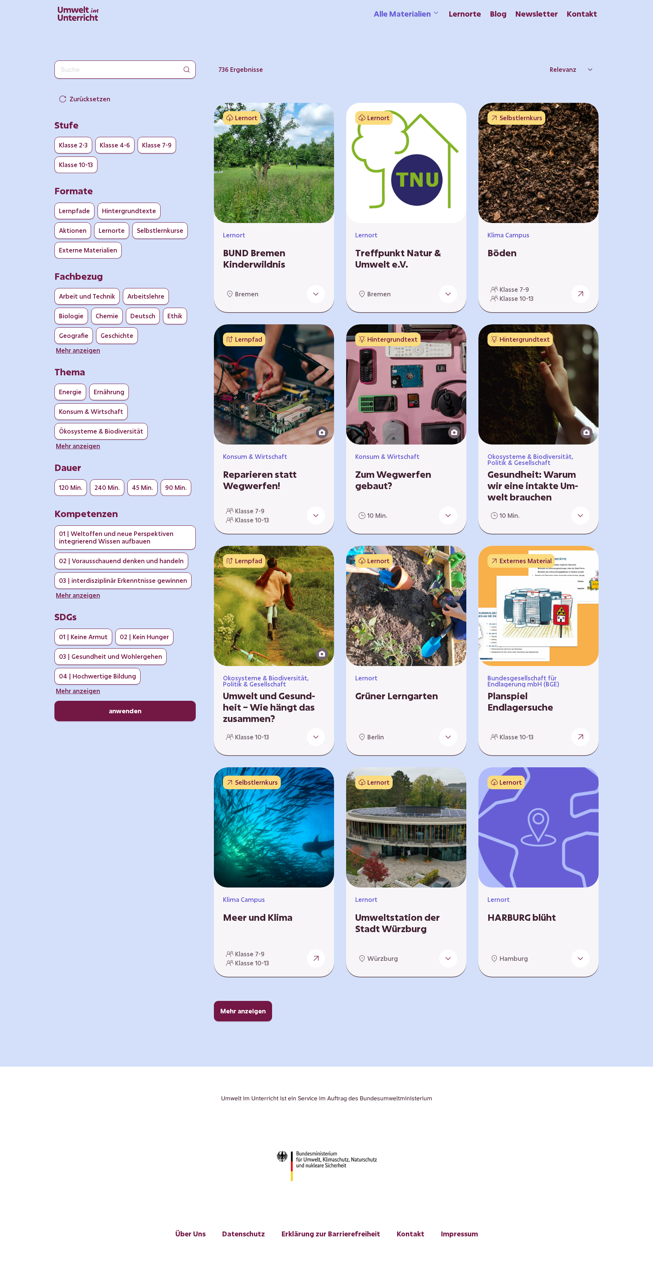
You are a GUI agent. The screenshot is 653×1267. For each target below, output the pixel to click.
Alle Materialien (402, 14)
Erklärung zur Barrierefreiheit (331, 1233)
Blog (498, 14)
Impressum (459, 1233)
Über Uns (190, 1233)
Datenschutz (243, 1233)
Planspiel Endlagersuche (520, 701)
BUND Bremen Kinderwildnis (254, 258)
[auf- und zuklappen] (316, 294)
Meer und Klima (257, 917)
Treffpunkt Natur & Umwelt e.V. (398, 258)
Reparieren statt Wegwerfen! (260, 480)
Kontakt (582, 14)
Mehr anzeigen (243, 1011)
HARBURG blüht (521, 917)
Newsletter (536, 14)
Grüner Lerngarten (396, 696)
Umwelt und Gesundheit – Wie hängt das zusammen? (269, 707)
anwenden (125, 711)
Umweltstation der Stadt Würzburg (397, 923)
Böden (502, 253)
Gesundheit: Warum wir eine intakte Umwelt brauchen (532, 486)
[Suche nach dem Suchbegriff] (186, 69)
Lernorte (465, 14)
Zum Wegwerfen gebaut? (393, 480)
